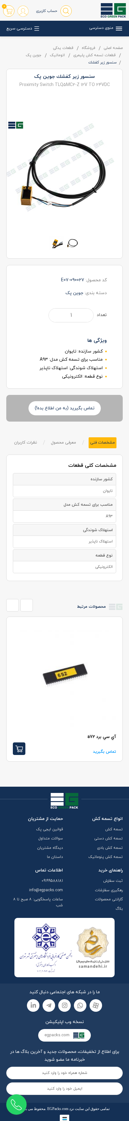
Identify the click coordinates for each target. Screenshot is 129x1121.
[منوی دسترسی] (118, 28)
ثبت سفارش (113, 880)
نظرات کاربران (25, 442)
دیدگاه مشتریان (50, 847)
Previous (12, 605)
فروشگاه (88, 48)
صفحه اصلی (113, 48)
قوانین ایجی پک (49, 829)
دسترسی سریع (19, 28)
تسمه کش (114, 829)
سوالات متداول (50, 838)
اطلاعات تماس (49, 870)
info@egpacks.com (46, 890)
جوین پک (33, 55)
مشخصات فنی (102, 442)
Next (26, 605)
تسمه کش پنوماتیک (105, 857)
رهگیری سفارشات (109, 890)
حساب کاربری (46, 10)
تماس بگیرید (56, 752)
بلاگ (119, 908)
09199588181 (52, 880)
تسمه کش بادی (110, 847)
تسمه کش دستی (108, 838)
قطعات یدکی (63, 48)
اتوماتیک (57, 55)
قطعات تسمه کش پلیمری (94, 55)
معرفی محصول (63, 442)
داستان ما (55, 857)
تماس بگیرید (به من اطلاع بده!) (65, 408)
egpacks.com (57, 1035)
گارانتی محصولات (109, 899)
